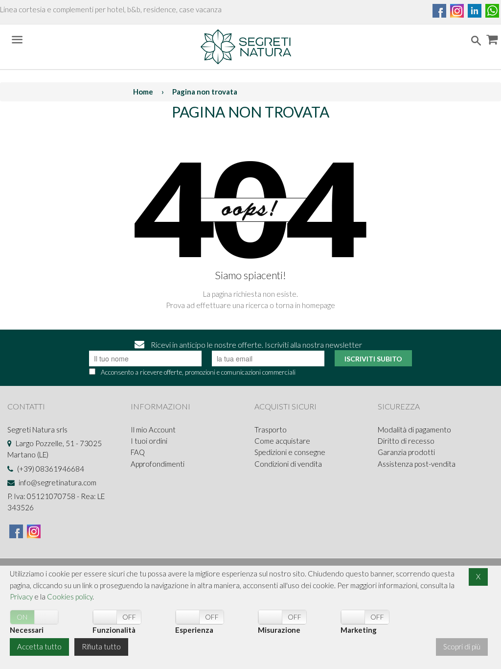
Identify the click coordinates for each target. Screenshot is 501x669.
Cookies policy (69, 596)
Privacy (21, 596)
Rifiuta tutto (101, 646)
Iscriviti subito (373, 359)
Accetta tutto (39, 646)
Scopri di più (461, 646)
